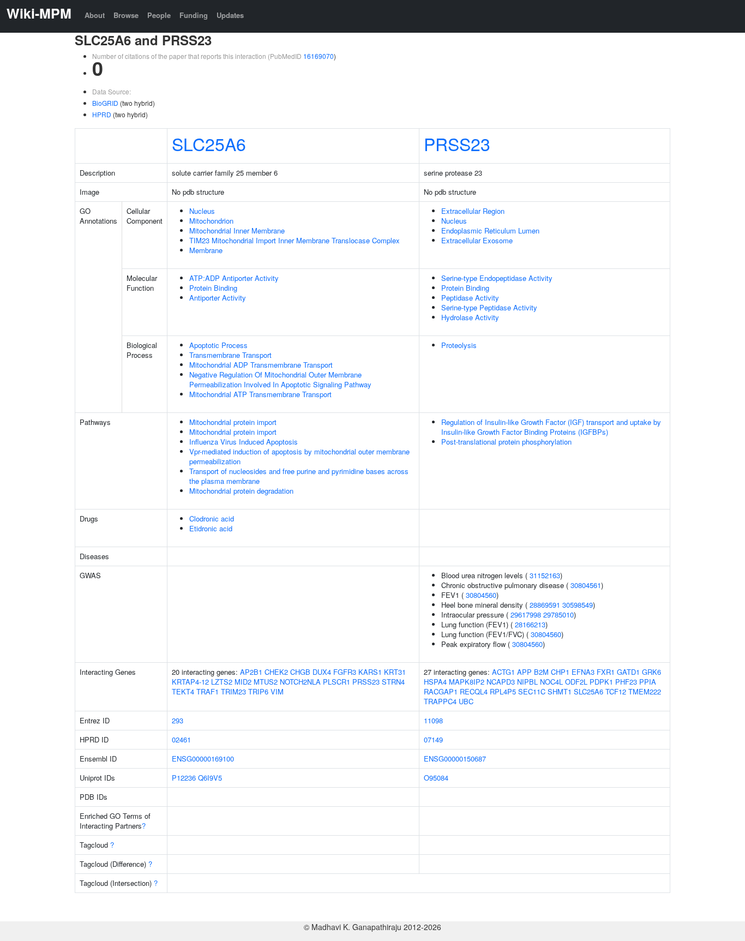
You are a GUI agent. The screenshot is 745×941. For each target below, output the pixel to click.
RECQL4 (474, 691)
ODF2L (576, 681)
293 (177, 720)
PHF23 (626, 681)
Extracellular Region (472, 211)
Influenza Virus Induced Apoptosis (243, 441)
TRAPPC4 (440, 701)
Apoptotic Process (218, 345)
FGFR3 (344, 672)
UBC (466, 701)
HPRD (101, 114)
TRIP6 (258, 691)
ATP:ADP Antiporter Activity (234, 278)
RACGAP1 (441, 691)
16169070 (318, 56)
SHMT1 (560, 691)
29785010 (558, 614)
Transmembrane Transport (230, 355)
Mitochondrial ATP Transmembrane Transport (260, 394)
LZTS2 (221, 681)
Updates (230, 15)
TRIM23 (233, 691)
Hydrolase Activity (470, 317)
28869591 (545, 605)
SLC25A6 (209, 143)
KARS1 (370, 672)
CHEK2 (276, 672)
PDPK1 (601, 681)
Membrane (206, 250)
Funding (193, 15)
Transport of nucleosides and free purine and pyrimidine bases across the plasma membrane (298, 476)
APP (524, 672)
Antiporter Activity (217, 297)
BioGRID (105, 102)
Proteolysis (459, 345)
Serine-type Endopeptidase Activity (496, 278)
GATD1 (628, 672)
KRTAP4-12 (190, 681)
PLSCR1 (336, 681)
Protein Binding (213, 288)
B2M (541, 672)
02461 (181, 739)
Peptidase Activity (470, 297)
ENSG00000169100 (203, 758)
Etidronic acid (210, 528)
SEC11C (531, 691)
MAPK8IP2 (466, 681)
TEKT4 (183, 691)
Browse (126, 15)
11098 (433, 720)
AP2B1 (251, 672)
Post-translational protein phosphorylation (506, 441)
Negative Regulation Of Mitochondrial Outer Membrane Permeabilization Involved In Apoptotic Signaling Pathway (280, 379)
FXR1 (606, 672)
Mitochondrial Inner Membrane (237, 230)
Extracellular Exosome (477, 240)
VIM (277, 691)
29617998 (525, 614)
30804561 (585, 585)
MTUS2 (266, 681)
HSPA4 (435, 681)
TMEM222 (644, 691)
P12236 (184, 777)
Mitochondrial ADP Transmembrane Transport (261, 364)
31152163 (545, 575)
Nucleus (202, 211)
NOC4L (551, 681)
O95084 (436, 777)
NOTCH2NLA (300, 681)
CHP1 (560, 672)
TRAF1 (207, 691)
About (95, 15)
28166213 (530, 624)
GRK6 (651, 672)
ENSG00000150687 (455, 758)
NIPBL (527, 681)
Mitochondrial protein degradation (241, 491)
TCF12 (615, 691)
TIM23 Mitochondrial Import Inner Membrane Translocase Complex (294, 240)
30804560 (481, 595)
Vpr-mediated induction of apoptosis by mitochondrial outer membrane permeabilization (299, 456)
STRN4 (393, 681)
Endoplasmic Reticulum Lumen (490, 230)
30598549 (577, 605)
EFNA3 (583, 672)
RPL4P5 (503, 691)
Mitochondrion (211, 220)
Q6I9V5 (210, 777)
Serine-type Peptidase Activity (489, 307)
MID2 (243, 681)
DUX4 (322, 672)
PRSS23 (457, 143)
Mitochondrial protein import (233, 422)
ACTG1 (503, 672)
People (159, 15)
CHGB (300, 672)
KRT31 (395, 672)
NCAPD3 (500, 681)
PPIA (647, 681)
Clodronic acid (211, 518)
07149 (433, 739)
